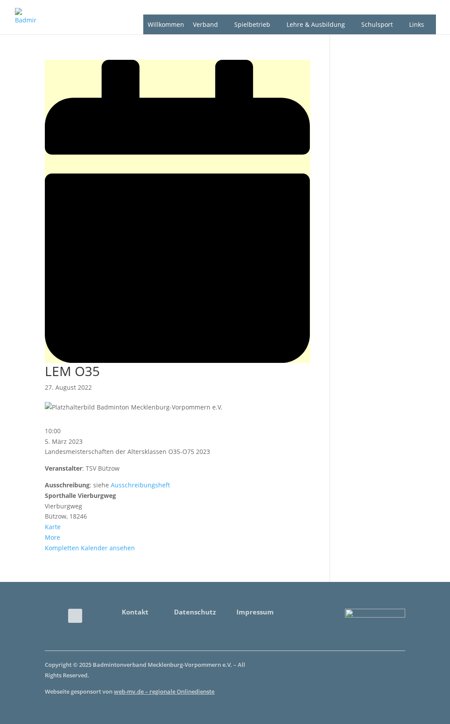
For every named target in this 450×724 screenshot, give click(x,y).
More (52, 537)
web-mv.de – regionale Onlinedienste (164, 691)
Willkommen (166, 24)
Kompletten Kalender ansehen (90, 548)
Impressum (255, 611)
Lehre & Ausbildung (316, 24)
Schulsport (377, 24)
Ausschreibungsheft (140, 485)
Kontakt (135, 611)
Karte (53, 527)
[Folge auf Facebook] (75, 616)
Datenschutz (195, 611)
